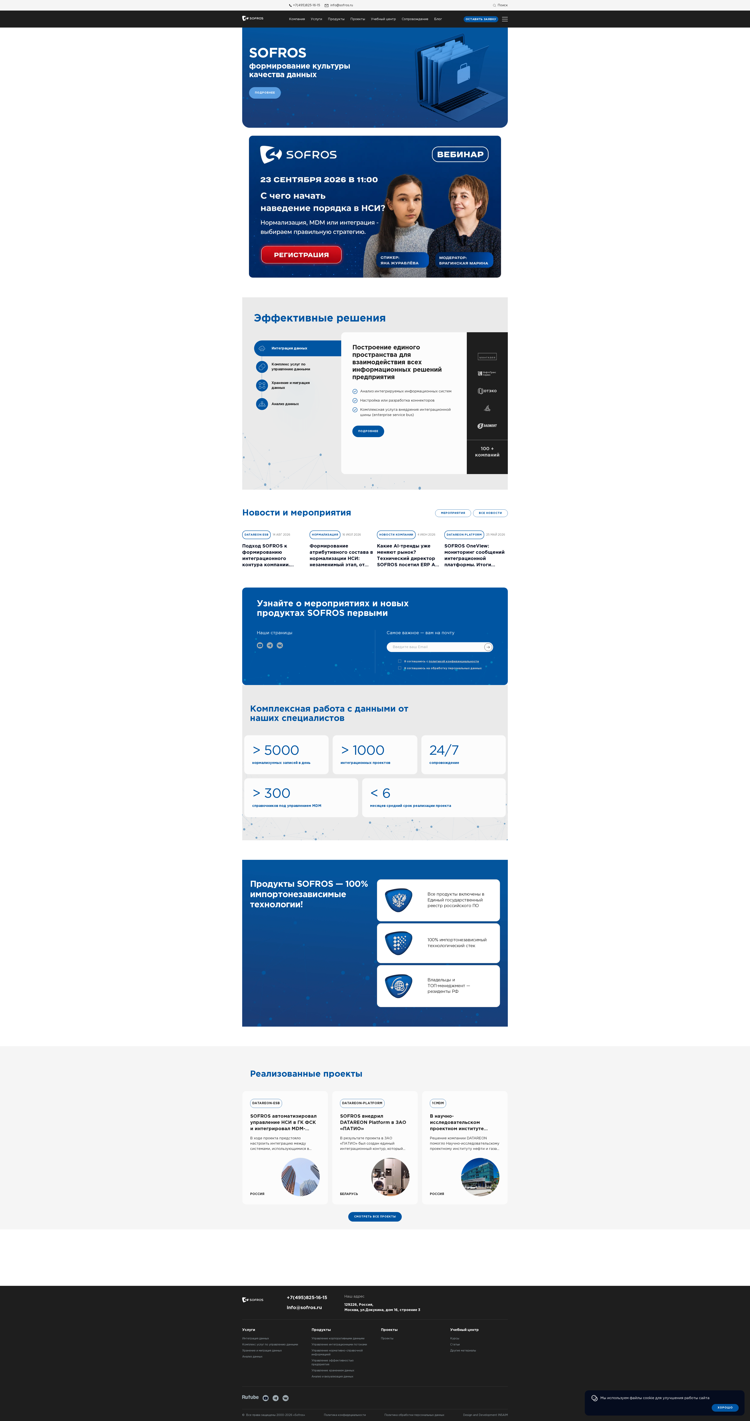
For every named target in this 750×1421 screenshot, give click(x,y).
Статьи (455, 1344)
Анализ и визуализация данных (332, 1376)
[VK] (285, 1398)
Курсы (454, 1338)
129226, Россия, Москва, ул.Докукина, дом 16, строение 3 (382, 1307)
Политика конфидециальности (345, 1415)
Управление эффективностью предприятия (333, 1362)
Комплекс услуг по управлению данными (270, 1344)
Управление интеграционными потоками (339, 1344)
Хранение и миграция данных (262, 1351)
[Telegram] (275, 1398)
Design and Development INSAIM (485, 1415)
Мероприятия (453, 513)
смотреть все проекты (375, 1217)
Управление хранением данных (333, 1370)
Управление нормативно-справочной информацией (337, 1353)
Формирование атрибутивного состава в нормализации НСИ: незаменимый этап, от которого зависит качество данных (341, 556)
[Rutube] (250, 1397)
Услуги (316, 19)
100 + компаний (487, 452)
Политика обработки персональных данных (414, 1415)
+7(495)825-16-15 (306, 5)
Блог (438, 19)
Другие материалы (463, 1351)
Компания (297, 19)
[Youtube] (265, 1398)
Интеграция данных (255, 1338)
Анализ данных (252, 1357)
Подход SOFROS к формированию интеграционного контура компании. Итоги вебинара (266, 556)
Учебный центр (383, 19)
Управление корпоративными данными (338, 1338)
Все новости (490, 513)
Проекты (357, 19)
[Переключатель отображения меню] (505, 19)
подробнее (368, 431)
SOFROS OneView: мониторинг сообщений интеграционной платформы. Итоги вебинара (474, 556)
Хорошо (725, 1408)
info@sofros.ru (341, 5)
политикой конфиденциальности (454, 661)
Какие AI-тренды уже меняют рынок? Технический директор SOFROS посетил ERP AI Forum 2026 (407, 556)
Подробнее (265, 93)
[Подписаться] (488, 647)
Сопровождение (415, 19)
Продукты (336, 19)
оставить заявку (481, 19)
